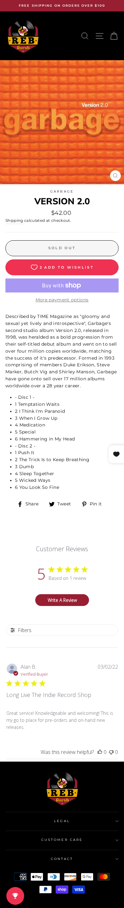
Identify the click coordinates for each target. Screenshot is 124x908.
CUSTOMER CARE (62, 840)
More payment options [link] (62, 299)
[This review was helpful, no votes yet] (100, 752)
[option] (62, 5)
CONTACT (62, 859)
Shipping (14, 220)
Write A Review (62, 600)
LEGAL (62, 821)
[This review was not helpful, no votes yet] (111, 752)
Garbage (61, 191)
